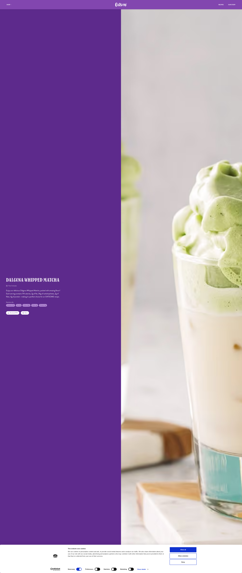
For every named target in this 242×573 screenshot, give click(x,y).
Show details (141, 569)
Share (26, 313)
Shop (8, 5)
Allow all (183, 549)
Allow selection (183, 556)
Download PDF (14, 313)
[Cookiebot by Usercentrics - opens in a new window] (55, 569)
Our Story (231, 5)
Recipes (221, 5)
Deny (183, 562)
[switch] (97, 569)
